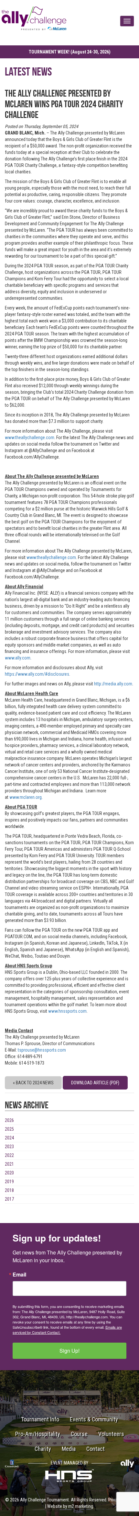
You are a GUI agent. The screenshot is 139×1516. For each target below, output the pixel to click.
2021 (9, 1164)
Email (19, 1274)
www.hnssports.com (67, 1011)
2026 (9, 1120)
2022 (9, 1155)
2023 (9, 1146)
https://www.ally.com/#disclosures (37, 674)
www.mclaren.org (25, 797)
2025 (9, 1129)
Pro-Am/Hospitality (37, 1433)
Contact (95, 1448)
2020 (9, 1172)
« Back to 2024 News (33, 1082)
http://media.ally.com (113, 683)
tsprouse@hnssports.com (42, 1050)
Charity (43, 1448)
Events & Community (94, 1419)
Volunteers (111, 1433)
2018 (9, 1190)
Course (79, 1433)
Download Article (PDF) (95, 1082)
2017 (9, 1199)
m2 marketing (80, 1506)
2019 (9, 1181)
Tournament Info (40, 1419)
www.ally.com (17, 657)
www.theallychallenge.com (29, 437)
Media (69, 1448)
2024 (9, 1137)
